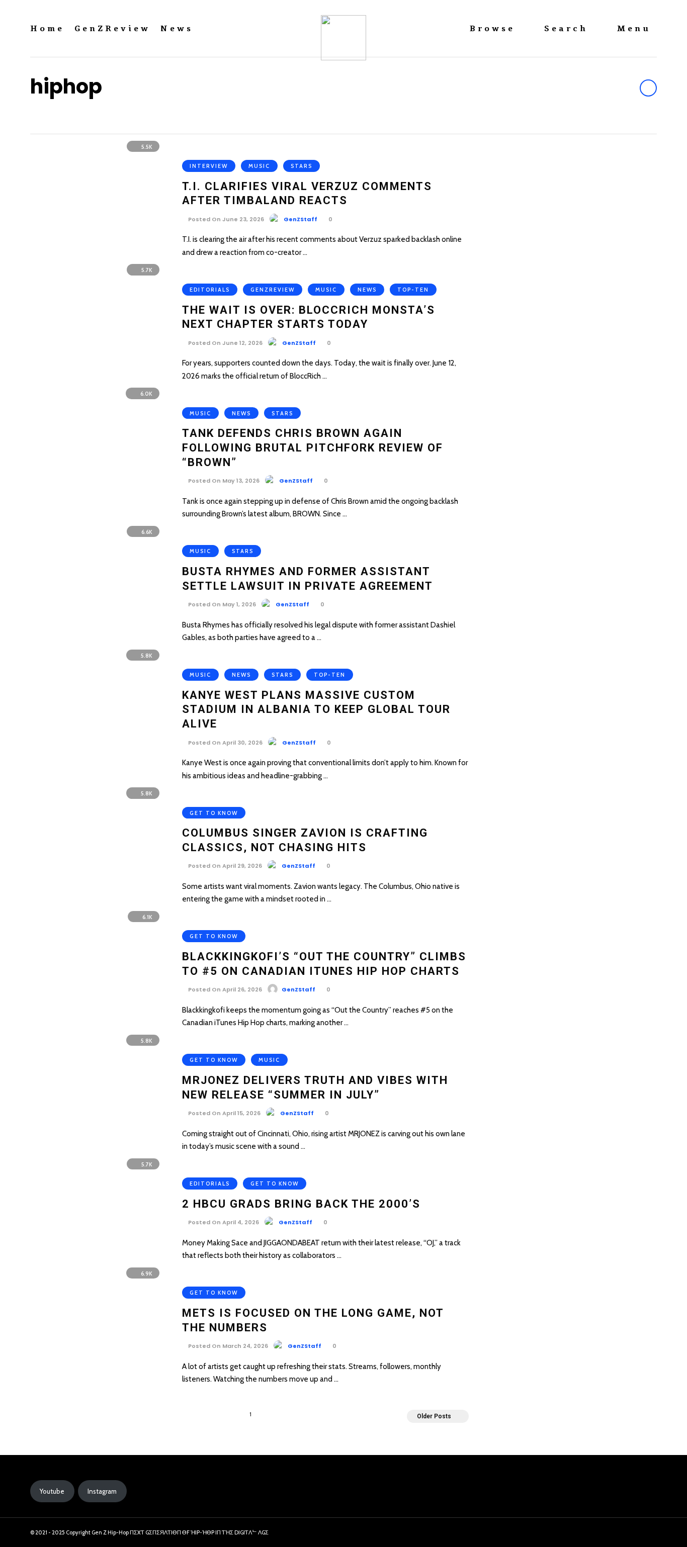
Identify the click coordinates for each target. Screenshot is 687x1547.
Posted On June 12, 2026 (225, 343)
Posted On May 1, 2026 (221, 604)
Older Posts (434, 1416)
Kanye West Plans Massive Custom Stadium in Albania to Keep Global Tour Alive (316, 709)
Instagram (102, 1491)
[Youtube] (645, 1533)
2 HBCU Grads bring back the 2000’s (301, 1204)
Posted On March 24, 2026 (227, 1346)
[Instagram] (627, 1533)
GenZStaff (300, 219)
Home (47, 29)
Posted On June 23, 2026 (225, 219)
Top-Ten (413, 289)
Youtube (52, 1491)
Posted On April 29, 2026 (224, 866)
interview (209, 165)
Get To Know (214, 812)
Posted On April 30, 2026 (225, 743)
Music (259, 165)
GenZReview (112, 29)
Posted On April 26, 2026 (224, 989)
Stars (301, 165)
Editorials (210, 289)
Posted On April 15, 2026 (224, 1113)
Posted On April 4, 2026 (223, 1222)
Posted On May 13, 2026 (223, 481)
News (176, 29)
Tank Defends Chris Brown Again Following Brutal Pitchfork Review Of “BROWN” (312, 447)
